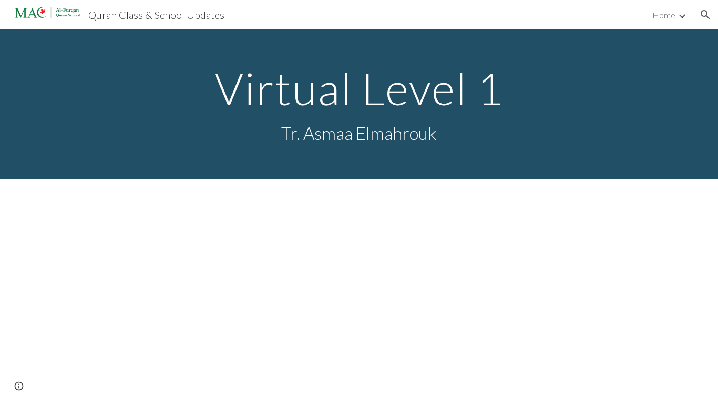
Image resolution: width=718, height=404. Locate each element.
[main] (358, 104)
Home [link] (663, 15)
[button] (705, 14)
